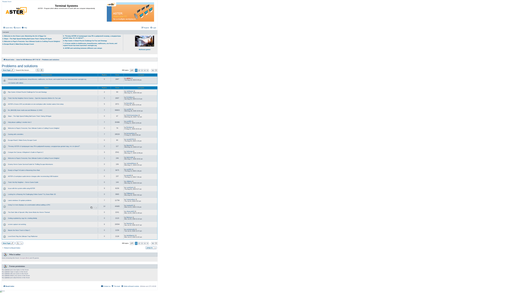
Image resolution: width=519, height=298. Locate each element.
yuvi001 (129, 109)
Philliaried (129, 193)
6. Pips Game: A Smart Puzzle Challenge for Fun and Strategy (85, 41)
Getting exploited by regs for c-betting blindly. (22, 218)
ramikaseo (129, 91)
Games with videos (17, 83)
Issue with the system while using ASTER (21, 188)
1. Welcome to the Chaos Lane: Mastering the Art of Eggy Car (24, 36)
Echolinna (129, 97)
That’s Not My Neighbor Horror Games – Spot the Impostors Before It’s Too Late (34, 98)
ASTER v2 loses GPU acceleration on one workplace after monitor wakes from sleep (36, 104)
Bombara (129, 127)
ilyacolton (129, 103)
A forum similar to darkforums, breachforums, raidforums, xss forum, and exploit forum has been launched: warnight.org (47, 79)
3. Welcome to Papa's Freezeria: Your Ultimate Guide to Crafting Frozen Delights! (31, 41)
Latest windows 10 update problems (19, 200)
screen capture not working (17, 224)
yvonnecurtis (130, 229)
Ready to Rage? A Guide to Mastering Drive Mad (24, 170)
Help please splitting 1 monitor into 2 (19, 122)
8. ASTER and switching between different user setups (82, 48)
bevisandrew (130, 133)
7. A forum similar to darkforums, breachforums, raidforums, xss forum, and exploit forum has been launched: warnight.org (90, 44)
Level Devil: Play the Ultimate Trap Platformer (23, 236)
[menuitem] (17, 27)
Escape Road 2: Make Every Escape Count (22, 140)
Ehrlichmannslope (132, 115)
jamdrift (128, 175)
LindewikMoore (131, 163)
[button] (132, 70)
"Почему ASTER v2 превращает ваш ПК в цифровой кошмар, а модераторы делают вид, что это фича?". (44, 146)
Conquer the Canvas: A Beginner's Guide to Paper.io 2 (25, 152)
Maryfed (129, 145)
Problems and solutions (20, 66)
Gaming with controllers (15, 134)
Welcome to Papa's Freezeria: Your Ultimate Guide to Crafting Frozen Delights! (33, 128)
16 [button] (153, 70)
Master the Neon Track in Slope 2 (19, 230)
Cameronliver (130, 199)
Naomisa (129, 223)
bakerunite (129, 157)
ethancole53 (130, 211)
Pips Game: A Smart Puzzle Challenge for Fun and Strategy (27, 92)
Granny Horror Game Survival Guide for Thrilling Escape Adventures (30, 164)
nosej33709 (130, 139)
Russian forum (6, 1)
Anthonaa (129, 151)
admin (128, 78)
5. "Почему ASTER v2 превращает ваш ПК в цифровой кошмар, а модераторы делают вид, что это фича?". (92, 37)
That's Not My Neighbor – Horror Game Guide (23, 182)
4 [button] (144, 70)
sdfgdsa (129, 181)
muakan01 (129, 205)
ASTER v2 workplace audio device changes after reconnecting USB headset (33, 176)
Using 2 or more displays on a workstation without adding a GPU (29, 205)
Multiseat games (144, 49)
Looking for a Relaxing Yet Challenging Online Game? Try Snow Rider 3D (32, 194)
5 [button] (147, 70)
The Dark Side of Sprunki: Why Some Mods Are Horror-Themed (29, 212)
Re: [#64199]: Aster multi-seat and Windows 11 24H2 (25, 110)
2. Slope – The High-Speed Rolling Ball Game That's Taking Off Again (27, 38)
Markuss (129, 217)
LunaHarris (130, 187)
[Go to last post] (132, 78)
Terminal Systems (66, 5)
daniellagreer (130, 235)
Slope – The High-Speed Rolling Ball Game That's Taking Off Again (29, 116)
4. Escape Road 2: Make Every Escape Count (18, 44)
